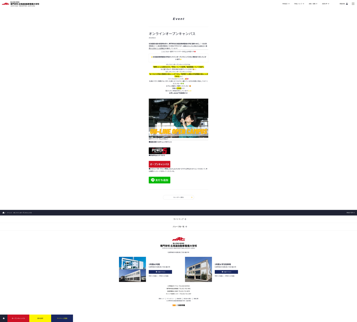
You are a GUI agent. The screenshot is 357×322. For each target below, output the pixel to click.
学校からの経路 (163, 276)
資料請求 (40, 318)
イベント (9, 213)
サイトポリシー (171, 298)
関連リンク (161, 298)
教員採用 (179, 298)
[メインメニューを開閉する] (353, 4)
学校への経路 (153, 276)
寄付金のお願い (187, 298)
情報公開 (196, 298)
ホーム (3, 213)
